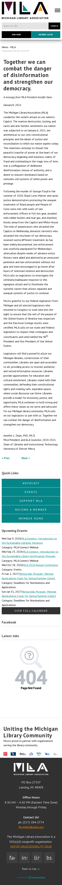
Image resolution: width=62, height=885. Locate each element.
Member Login (46, 34)
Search (54, 26)
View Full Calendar (31, 610)
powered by (22, 877)
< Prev (6, 458)
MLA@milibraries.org (31, 827)
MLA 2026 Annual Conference (40, 565)
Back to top (29, 868)
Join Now (16, 34)
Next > (26, 458)
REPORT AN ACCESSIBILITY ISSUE (31, 846)
